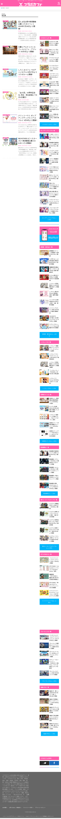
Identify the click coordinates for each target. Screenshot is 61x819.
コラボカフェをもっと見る (49, 124)
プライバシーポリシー (40, 807)
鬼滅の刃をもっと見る (49, 733)
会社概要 (4, 807)
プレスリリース (18, 794)
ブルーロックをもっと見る (49, 681)
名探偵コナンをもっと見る (49, 441)
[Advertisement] (50, 23)
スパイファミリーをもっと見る (49, 601)
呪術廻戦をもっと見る (49, 493)
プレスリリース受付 (27, 807)
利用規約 (45, 816)
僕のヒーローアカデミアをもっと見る (49, 547)
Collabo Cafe (30, 4)
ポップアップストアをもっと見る (49, 218)
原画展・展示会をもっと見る (49, 335)
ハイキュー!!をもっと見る (49, 388)
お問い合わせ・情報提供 (15, 807)
